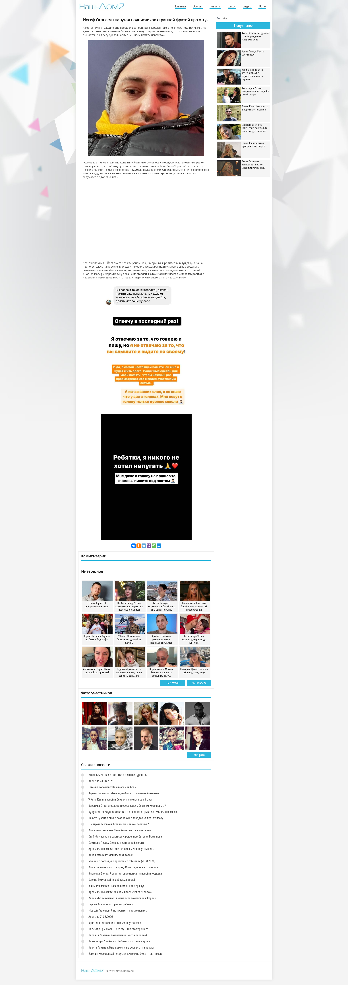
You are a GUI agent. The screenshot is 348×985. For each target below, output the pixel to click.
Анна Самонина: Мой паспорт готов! (110, 855)
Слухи (231, 6)
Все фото (199, 755)
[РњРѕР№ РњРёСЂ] (159, 545)
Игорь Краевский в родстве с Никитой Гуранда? (117, 775)
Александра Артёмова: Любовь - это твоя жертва (119, 941)
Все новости (199, 683)
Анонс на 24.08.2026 (100, 781)
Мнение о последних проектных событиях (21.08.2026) (121, 861)
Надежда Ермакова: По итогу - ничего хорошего (118, 929)
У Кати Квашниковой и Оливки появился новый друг (120, 799)
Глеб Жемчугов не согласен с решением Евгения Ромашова (125, 836)
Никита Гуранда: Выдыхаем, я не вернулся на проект (121, 947)
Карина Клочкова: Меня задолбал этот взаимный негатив (123, 793)
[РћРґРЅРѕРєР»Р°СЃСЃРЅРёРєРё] (138, 545)
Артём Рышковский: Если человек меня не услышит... (121, 849)
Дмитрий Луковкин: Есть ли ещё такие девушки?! (119, 824)
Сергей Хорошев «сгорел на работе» (110, 904)
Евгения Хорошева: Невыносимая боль (112, 787)
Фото (262, 6)
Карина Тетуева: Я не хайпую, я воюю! (111, 879)
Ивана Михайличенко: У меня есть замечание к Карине (122, 898)
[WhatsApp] (154, 545)
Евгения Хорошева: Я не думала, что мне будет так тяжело (125, 953)
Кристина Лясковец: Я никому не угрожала (114, 923)
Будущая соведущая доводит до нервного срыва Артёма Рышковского (132, 812)
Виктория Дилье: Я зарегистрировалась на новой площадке (125, 873)
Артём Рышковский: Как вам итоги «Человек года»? (120, 892)
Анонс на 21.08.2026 (100, 916)
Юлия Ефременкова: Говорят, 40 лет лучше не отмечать (123, 867)
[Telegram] (144, 545)
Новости (215, 6)
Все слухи (173, 683)
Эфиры (197, 6)
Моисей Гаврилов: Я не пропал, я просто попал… (117, 910)
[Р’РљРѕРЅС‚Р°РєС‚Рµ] (133, 545)
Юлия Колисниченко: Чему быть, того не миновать (119, 830)
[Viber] (149, 545)
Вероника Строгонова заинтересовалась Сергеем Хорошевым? (127, 805)
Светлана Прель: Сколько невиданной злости (116, 842)
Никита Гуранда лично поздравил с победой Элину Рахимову (125, 818)
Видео (247, 6)
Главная (180, 6)
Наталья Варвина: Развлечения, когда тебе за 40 (118, 935)
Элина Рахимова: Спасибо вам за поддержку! (116, 886)
